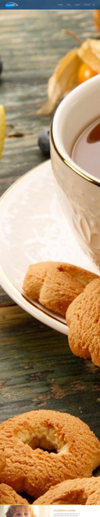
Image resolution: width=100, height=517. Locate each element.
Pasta (69, 5)
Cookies (60, 5)
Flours (77, 5)
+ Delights (87, 5)
